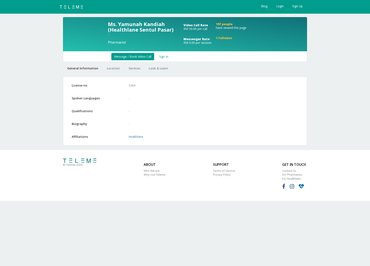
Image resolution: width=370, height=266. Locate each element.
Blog (264, 6)
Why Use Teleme (155, 174)
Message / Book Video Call (132, 56)
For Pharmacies (292, 174)
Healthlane (135, 137)
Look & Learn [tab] (158, 68)
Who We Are (152, 171)
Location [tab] (113, 68)
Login (280, 6)
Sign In (163, 56)
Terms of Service (224, 171)
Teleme (79, 161)
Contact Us (289, 171)
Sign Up (297, 6)
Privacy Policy (222, 174)
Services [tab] (134, 68)
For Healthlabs (291, 179)
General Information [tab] (82, 68)
